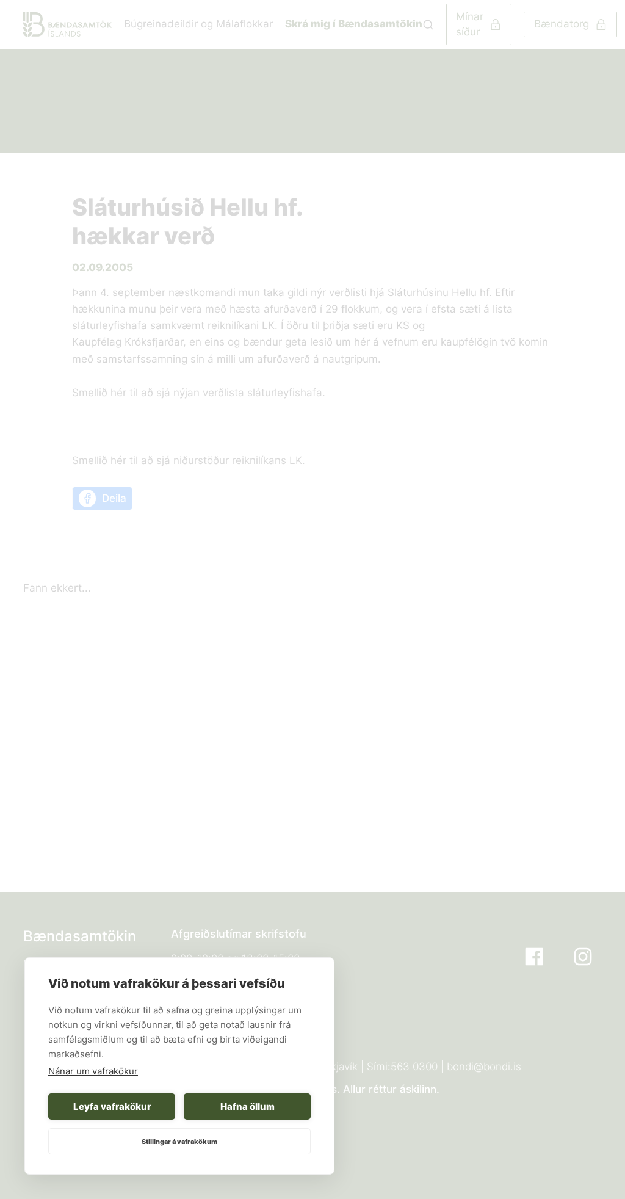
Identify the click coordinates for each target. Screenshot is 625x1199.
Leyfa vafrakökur (112, 1106)
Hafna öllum (247, 1106)
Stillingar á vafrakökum (179, 1141)
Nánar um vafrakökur (93, 1071)
